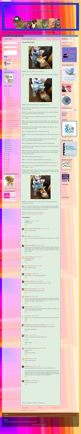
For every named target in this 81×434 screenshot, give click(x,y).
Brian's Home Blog (29, 266)
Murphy (26, 335)
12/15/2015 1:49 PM (35, 273)
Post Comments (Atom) (31, 410)
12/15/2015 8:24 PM (32, 335)
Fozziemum (27, 296)
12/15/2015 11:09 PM (36, 366)
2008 (6, 165)
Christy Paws (27, 380)
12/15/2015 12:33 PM (37, 266)
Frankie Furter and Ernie (30, 245)
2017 (6, 91)
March (8, 147)
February (8, 149)
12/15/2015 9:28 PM (43, 348)
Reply (26, 224)
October (8, 134)
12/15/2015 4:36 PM (41, 288)
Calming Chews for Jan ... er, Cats (11, 101)
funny (30, 214)
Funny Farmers (34, 214)
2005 (6, 170)
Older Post (56, 408)
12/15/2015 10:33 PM (32, 358)
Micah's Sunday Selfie (10, 122)
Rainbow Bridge (12, 35)
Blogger (47, 425)
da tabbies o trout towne (29, 281)
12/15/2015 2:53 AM (45, 228)
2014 (6, 153)
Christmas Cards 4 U (10, 118)
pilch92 (26, 358)
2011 (6, 159)
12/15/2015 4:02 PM (39, 281)
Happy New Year (9, 98)
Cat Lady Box (9, 130)
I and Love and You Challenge (12, 120)
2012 (6, 157)
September (9, 136)
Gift (39, 214)
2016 (6, 93)
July (7, 140)
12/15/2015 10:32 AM (40, 245)
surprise (41, 214)
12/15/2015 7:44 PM (49, 324)
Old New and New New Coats (12, 126)
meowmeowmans (28, 366)
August (8, 138)
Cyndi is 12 (8, 107)
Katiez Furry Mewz (29, 307)
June (8, 142)
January (8, 151)
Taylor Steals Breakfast (10, 105)
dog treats (27, 214)
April (8, 145)
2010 (6, 161)
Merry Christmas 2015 (10, 103)
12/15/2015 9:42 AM (36, 236)
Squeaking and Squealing (11, 115)
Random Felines (28, 236)
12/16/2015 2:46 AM (34, 380)
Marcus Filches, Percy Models (12, 124)
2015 (6, 95)
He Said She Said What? (11, 117)
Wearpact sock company (49, 165)
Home (5, 35)
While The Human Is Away (11, 109)
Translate (70, 42)
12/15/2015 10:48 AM (38, 257)
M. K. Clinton (27, 273)
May (8, 143)
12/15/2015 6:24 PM (34, 315)
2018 (6, 90)
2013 (6, 155)
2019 (6, 88)
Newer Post (25, 408)
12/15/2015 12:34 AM (34, 221)
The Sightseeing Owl (10, 128)
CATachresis (27, 316)
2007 (6, 166)
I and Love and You (30, 165)
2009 (6, 163)
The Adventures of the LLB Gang (31, 348)
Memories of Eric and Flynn (30, 289)
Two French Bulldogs (29, 257)
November (9, 132)
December (9, 97)
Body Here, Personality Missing (12, 111)
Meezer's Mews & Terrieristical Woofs (32, 228)
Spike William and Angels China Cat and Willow (35, 325)
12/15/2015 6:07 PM (34, 296)
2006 (6, 168)
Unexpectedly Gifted (10, 113)
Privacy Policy (19, 35)
